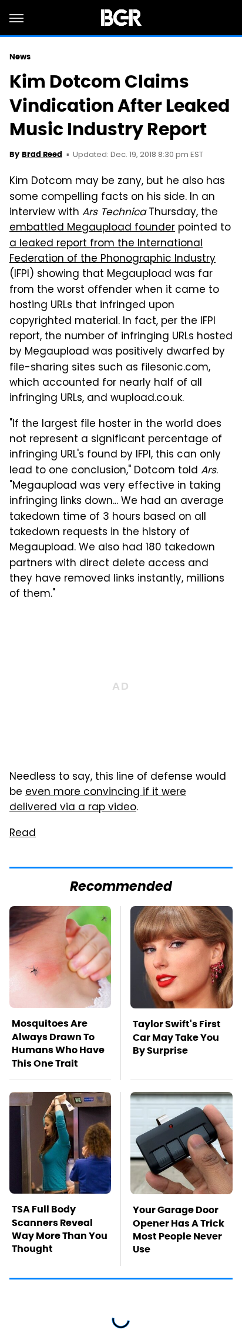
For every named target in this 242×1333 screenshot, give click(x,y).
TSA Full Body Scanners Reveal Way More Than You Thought (59, 1229)
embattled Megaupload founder (92, 228)
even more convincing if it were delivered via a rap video (97, 800)
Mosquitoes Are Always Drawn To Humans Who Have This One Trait (58, 1043)
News (20, 57)
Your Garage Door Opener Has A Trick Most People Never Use (178, 1229)
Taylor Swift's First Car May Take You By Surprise (177, 1037)
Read (22, 834)
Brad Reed (42, 154)
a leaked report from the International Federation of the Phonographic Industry (112, 252)
